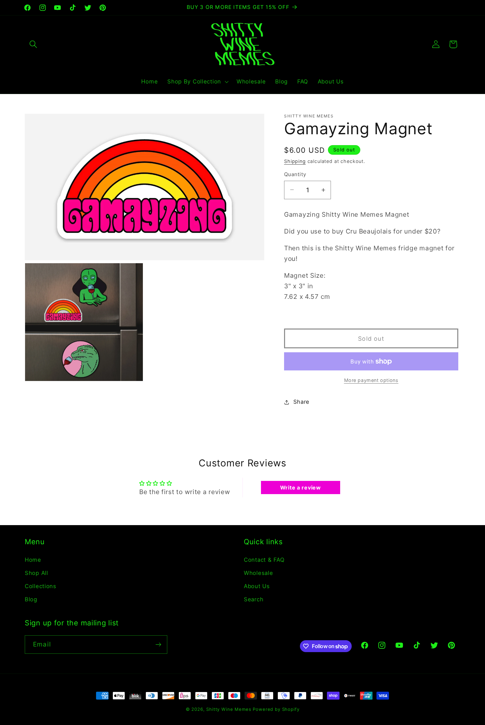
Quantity (295, 174)
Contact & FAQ (264, 559)
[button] (33, 44)
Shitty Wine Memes (228, 709)
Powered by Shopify (276, 709)
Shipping (295, 161)
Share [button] (301, 401)
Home (33, 559)
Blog (31, 599)
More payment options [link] (371, 380)
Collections (40, 586)
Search (253, 599)
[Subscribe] (158, 644)
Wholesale (258, 573)
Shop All (36, 573)
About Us (257, 586)
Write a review (300, 487)
